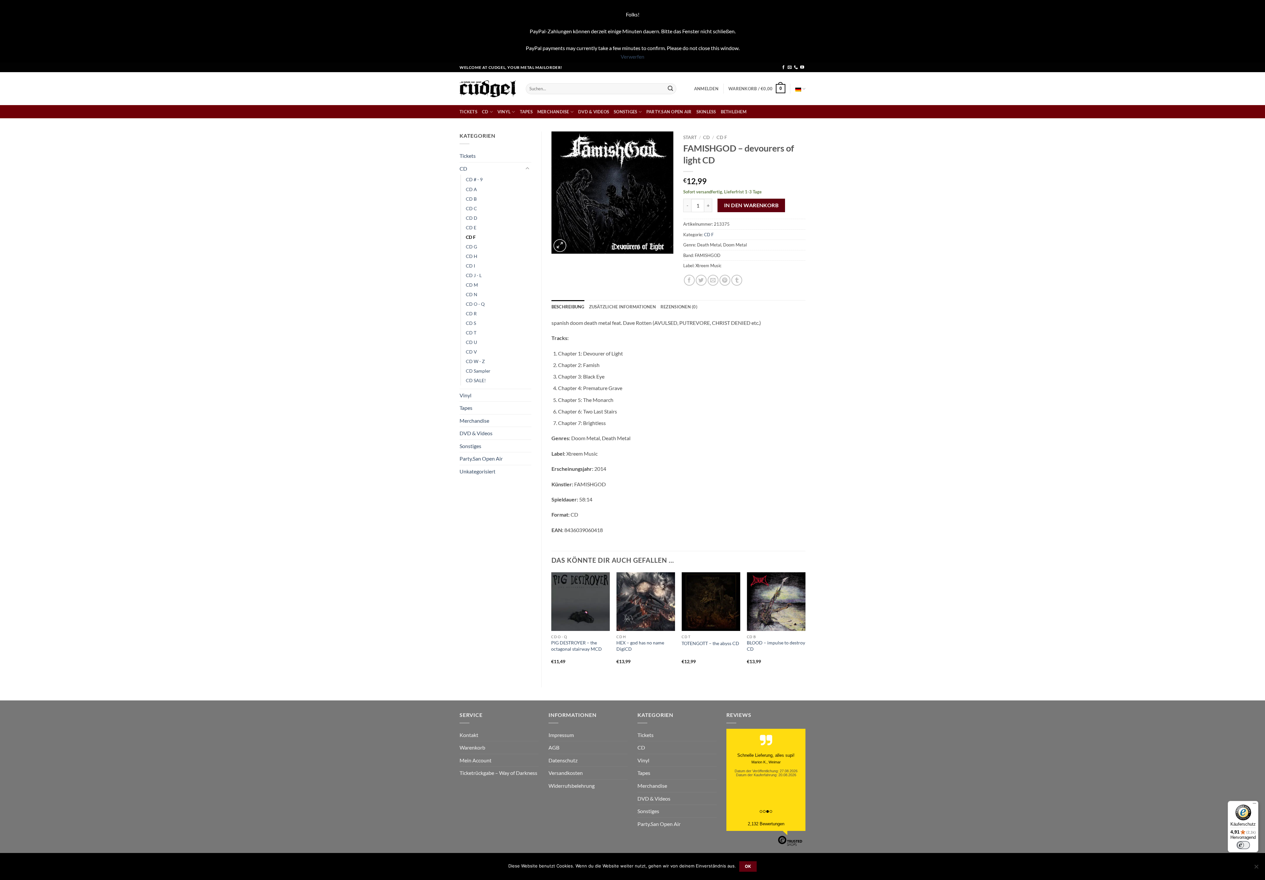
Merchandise (553, 111)
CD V (471, 352)
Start (690, 137)
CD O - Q (475, 304)
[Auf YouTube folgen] (802, 67)
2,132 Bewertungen (766, 823)
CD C (471, 208)
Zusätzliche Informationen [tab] (622, 306)
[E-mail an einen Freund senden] (713, 280)
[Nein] (1256, 868)
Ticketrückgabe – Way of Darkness (498, 773)
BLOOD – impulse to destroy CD (776, 646)
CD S (471, 323)
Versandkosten (565, 773)
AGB (553, 747)
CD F (471, 237)
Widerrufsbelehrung (571, 785)
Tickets (468, 111)
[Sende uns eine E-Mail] (790, 67)
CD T (471, 332)
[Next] (805, 624)
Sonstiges (625, 111)
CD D (471, 218)
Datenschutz (562, 760)
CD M (472, 285)
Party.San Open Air (669, 111)
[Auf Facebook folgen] (783, 67)
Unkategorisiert (477, 471)
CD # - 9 (474, 179)
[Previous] (552, 624)
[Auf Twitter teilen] (701, 280)
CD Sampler (478, 371)
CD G (471, 246)
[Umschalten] (527, 169)
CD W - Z (475, 361)
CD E (471, 227)
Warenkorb (472, 747)
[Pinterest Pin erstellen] (724, 280)
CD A (471, 189)
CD (485, 111)
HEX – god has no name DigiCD (640, 646)
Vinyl (504, 111)
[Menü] (1254, 805)
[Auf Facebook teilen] (689, 280)
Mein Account (476, 760)
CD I (470, 266)
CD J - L (474, 275)
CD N (471, 294)
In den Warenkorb (751, 205)
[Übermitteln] (670, 88)
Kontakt (469, 735)
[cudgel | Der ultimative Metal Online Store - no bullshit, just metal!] (488, 88)
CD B (471, 199)
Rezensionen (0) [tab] (679, 306)
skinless (706, 111)
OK (748, 866)
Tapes (526, 111)
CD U (471, 342)
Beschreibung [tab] (567, 306)
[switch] (1243, 845)
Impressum (561, 735)
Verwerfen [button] (632, 56)
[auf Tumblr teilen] (736, 280)
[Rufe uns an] (796, 67)
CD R (471, 313)
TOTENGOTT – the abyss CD (710, 643)
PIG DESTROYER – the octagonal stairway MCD (576, 646)
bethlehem (733, 111)
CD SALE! (476, 380)
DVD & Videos (593, 111)
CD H (471, 256)
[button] (706, 89)
